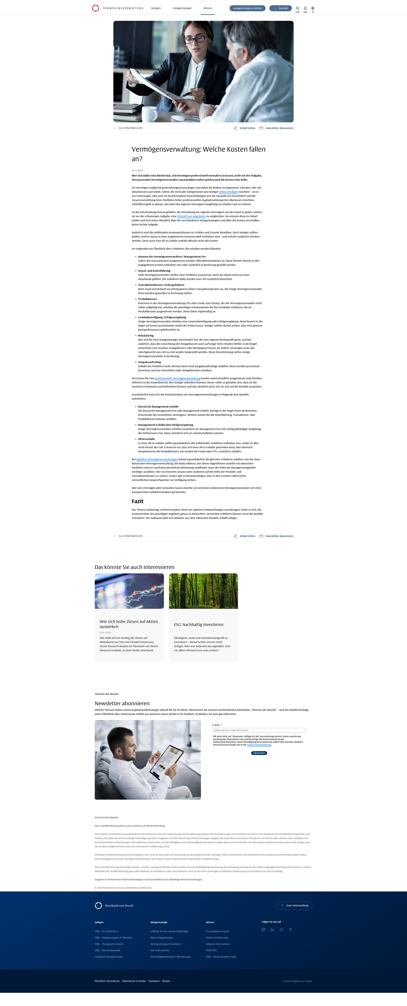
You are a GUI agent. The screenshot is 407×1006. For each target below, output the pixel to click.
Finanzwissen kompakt (217, 931)
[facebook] (290, 929)
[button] (298, 8)
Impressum (154, 980)
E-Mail (216, 725)
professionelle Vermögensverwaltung (177, 378)
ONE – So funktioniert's (106, 931)
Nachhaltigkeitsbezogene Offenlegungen (170, 956)
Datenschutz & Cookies (134, 980)
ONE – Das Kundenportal (107, 950)
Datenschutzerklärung (259, 745)
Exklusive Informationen (218, 943)
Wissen (208, 8)
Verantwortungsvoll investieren (165, 943)
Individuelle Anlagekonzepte (109, 956)
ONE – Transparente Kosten (109, 943)
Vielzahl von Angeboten (191, 216)
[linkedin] (272, 929)
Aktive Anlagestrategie (161, 937)
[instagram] (264, 929)
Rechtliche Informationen (107, 980)
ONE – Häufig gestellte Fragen (221, 956)
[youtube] (281, 929)
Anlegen (156, 8)
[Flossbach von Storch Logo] (95, 8)
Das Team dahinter (160, 950)
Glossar (166, 980)
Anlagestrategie (182, 8)
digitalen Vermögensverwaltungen (157, 459)
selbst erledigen (228, 191)
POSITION (211, 950)
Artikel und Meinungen (217, 937)
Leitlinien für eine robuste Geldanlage (169, 931)
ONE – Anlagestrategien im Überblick (113, 937)
